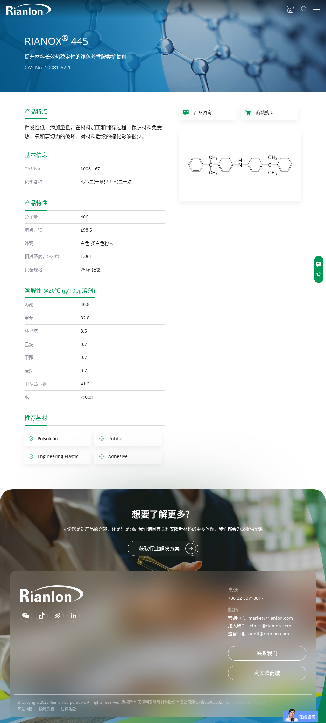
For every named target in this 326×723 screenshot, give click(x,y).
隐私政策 (46, 709)
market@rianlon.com (270, 618)
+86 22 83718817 (246, 598)
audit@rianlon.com (268, 634)
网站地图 (25, 709)
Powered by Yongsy (248, 702)
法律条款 (68, 709)
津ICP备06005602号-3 (210, 702)
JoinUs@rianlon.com (269, 626)
